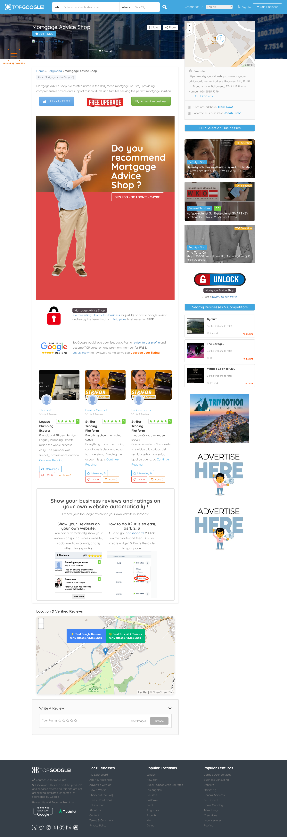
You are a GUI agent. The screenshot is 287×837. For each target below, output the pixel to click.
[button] (14, 55)
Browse (159, 720)
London (151, 774)
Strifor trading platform (92, 426)
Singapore (152, 810)
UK (211, 358)
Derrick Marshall (96, 410)
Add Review (46, 33)
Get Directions (204, 96)
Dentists (209, 785)
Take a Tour (96, 805)
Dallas (150, 825)
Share (172, 27)
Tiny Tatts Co (196, 252)
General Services (199, 208)
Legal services (213, 820)
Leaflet (142, 692)
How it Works (97, 790)
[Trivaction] (219, 418)
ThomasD (46, 410)
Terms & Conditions (101, 820)
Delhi (149, 805)
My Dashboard (98, 774)
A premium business (154, 101)
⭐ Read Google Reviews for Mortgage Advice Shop (86, 636)
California (152, 800)
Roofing (208, 825)
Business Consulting (216, 779)
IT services (210, 815)
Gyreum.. (212, 319)
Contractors (211, 800)
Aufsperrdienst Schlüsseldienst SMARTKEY (217, 213)
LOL (49, 475)
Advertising (211, 810)
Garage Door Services (217, 774)
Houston (151, 795)
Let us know (81, 352)
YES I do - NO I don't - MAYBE (137, 197)
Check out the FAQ (101, 795)
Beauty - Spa (196, 162)
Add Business (268, 7)
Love (67, 475)
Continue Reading (51, 460)
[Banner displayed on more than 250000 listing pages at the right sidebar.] (219, 473)
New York (152, 779)
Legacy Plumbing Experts (46, 426)
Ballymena (54, 71)
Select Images (138, 720)
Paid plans (119, 319)
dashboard (135, 533)
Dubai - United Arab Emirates (164, 785)
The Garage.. (215, 344)
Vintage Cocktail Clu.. (221, 369)
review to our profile (146, 342)
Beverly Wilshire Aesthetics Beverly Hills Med (219, 167)
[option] (105, 41)
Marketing (210, 790)
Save (155, 27)
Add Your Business (100, 779)
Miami (150, 820)
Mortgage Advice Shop (89, 310)
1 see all (106, 51)
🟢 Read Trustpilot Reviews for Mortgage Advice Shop (125, 636)
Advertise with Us (100, 785)
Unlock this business (106, 315)
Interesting (52, 468)
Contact (94, 815)
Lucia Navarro (141, 410)
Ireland (214, 333)
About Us (95, 810)
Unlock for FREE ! (59, 101)
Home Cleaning (213, 805)
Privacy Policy (97, 825)
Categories (192, 7)
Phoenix (151, 815)
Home (40, 71)
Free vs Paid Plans (100, 800)
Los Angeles (154, 790)
